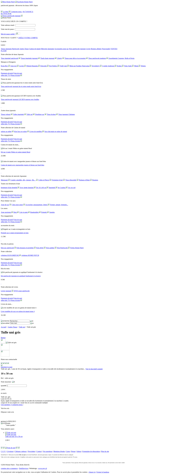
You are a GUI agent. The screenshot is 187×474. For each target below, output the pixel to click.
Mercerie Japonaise (47, 49)
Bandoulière (34, 212)
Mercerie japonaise (83, 462)
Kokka (119, 66)
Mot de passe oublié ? (8, 34)
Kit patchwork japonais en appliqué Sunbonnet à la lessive (21, 276)
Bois (15, 212)
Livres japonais (6, 291)
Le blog (5, 12)
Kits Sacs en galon (20, 131)
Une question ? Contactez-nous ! (12, 405)
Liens (68, 451)
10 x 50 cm (19, 436)
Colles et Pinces (43, 180)
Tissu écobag (51, 114)
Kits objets (40, 248)
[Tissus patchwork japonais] (11, 16)
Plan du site (105, 451)
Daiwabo (43, 66)
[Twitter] (4, 363)
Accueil (3, 327)
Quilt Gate (63, 66)
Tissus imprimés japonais (29, 58)
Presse (73, 451)
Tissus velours (5, 114)
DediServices (23, 468)
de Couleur (62, 187)
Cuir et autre (23, 212)
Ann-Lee (13, 66)
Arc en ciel (71, 187)
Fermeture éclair (57, 180)
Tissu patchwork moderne (97, 58)
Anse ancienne (6, 212)
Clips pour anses (17, 205)
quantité (3, 386)
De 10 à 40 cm (41, 187)
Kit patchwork (111, 462)
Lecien (21, 66)
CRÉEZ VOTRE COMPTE (28, 38)
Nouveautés (106, 49)
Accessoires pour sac (61, 49)
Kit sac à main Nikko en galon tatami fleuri (15, 152)
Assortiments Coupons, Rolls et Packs (121, 58)
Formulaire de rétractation (91, 451)
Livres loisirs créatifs (120, 462)
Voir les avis (5, 408)
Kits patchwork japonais (77, 49)
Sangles (52, 212)
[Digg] (6, 363)
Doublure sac (39, 114)
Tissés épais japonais (47, 58)
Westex (143, 66)
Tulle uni (30, 114)
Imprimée (52, 187)
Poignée (44, 212)
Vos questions (47, 451)
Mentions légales (59, 451)
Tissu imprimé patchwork (9, 58)
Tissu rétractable (70, 180)
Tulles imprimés (18, 114)
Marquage (4, 180)
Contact (39, 451)
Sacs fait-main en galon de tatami (55, 131)
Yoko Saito (128, 66)
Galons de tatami (35, 49)
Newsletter (31, 451)
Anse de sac (5, 205)
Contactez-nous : (16, 12)
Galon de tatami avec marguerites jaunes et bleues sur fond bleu (22, 165)
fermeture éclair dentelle (9, 187)
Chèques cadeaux (21, 451)
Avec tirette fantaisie (27, 187)
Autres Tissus (24, 49)
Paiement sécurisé (7, 73)
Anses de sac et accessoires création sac (98, 462)
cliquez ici (92, 472)
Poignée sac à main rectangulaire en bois (14, 233)
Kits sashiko (50, 248)
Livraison (10, 451)
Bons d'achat (15, 75)
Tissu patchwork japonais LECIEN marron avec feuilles (20, 99)
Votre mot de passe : (8, 29)
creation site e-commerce (9, 468)
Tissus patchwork (66, 462)
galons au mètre (6, 131)
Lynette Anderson (108, 66)
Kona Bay (4, 66)
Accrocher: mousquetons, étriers (36, 205)
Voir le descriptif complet (94, 369)
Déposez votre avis (7, 412)
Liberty (59, 58)
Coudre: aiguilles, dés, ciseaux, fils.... (23, 180)
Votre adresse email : (8, 25)
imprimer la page (6, 367)
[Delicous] (8, 363)
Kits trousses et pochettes (25, 248)
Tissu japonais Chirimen (66, 114)
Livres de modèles (35, 131)
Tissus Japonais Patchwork (10, 49)
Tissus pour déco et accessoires (75, 58)
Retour (3, 338)
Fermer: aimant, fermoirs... (59, 205)
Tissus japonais (74, 462)
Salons (79, 451)
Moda (136, 66)
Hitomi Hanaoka (32, 66)
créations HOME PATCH (30, 255)
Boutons (95, 180)
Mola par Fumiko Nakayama (79, 66)
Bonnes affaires (96, 49)
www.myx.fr (42, 468)
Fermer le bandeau (102, 472)
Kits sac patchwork (7, 248)
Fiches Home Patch (77, 248)
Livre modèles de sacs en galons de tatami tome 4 (18, 311)
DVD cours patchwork (22, 291)
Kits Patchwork (62, 248)
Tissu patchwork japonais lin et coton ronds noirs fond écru (21, 86)
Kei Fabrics (53, 66)
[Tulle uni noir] (10, 434)
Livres (88, 49)
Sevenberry (96, 66)
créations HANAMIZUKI (10, 255)
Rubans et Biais (84, 180)
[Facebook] (2, 363)
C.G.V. (3, 451)
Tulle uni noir (10, 436)
